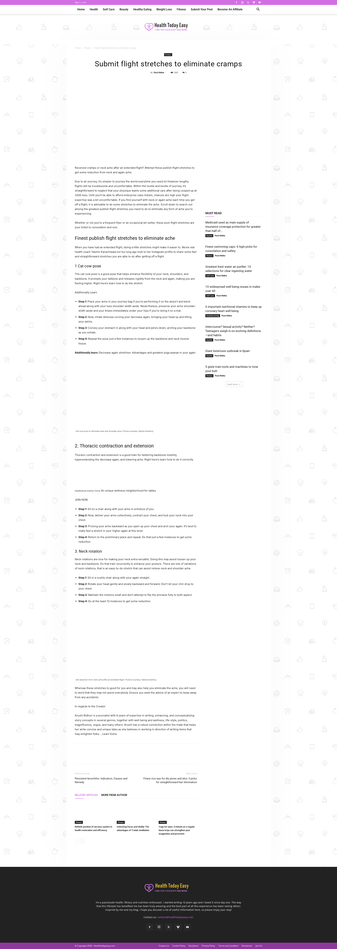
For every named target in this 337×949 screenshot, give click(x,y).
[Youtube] (259, 2)
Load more (232, 384)
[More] (184, 80)
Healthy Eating (142, 9)
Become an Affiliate (230, 9)
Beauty (124, 9)
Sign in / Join (80, 2)
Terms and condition (228, 945)
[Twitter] (248, 2)
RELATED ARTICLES (86, 795)
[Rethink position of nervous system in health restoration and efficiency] (94, 813)
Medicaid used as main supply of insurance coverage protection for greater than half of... (233, 227)
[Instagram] (242, 2)
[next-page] (82, 841)
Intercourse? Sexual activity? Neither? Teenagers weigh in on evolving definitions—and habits (233, 331)
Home (81, 9)
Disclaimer (247, 945)
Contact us (164, 945)
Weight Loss (164, 9)
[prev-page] (77, 841)
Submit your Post (202, 9)
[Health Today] (168, 27)
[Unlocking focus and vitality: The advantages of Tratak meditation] (136, 813)
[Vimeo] (253, 2)
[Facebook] (236, 2)
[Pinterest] (168, 80)
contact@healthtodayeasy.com (175, 917)
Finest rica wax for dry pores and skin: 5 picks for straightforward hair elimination (170, 780)
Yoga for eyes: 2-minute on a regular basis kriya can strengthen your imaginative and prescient (177, 830)
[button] (258, 9)
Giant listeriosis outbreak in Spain (227, 351)
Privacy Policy (208, 945)
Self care (109, 9)
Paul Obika (159, 72)
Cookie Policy (178, 945)
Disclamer (194, 945)
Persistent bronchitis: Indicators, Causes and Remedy (101, 780)
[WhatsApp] (176, 80)
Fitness (181, 9)
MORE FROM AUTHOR (114, 795)
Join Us (259, 945)
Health (94, 9)
